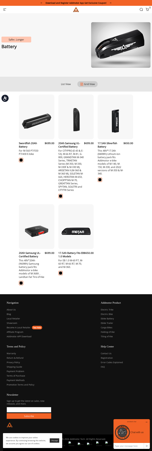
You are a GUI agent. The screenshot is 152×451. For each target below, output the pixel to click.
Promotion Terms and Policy (20, 384)
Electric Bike (107, 314)
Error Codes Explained (112, 362)
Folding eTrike (108, 332)
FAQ (103, 366)
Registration (107, 357)
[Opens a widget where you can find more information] (131, 434)
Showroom (12, 323)
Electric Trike (107, 309)
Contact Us (106, 353)
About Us (11, 309)
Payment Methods (16, 380)
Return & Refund (15, 357)
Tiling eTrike (107, 336)
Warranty (11, 353)
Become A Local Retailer (18, 327)
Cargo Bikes (106, 327)
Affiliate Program (15, 332)
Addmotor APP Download (19, 336)
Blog (9, 314)
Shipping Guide (14, 366)
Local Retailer (13, 318)
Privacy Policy (13, 362)
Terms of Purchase (16, 375)
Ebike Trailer (107, 323)
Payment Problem (15, 371)
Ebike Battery (107, 318)
